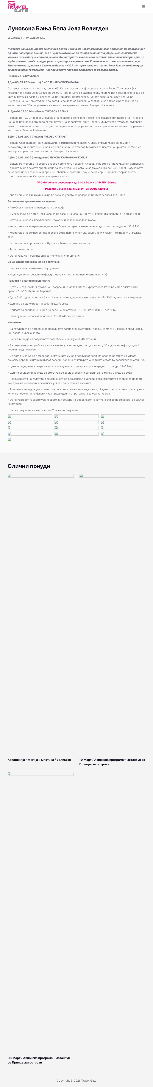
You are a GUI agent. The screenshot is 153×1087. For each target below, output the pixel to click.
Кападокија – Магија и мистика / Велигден (39, 760)
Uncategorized (35, 37)
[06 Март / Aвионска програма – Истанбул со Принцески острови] (41, 912)
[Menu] (143, 6)
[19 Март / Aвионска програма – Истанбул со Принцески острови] (112, 614)
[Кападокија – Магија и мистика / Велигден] (41, 614)
